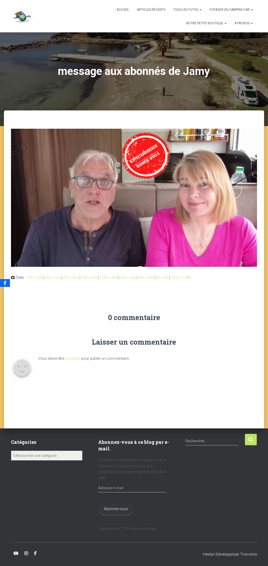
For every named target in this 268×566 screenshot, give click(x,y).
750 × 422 (71, 277)
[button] (200, 9)
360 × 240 (128, 277)
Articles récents (151, 9)
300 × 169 (52, 277)
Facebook (35, 553)
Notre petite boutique (205, 23)
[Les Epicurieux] (21, 16)
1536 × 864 (108, 277)
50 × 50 (162, 277)
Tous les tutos (186, 9)
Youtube (16, 553)
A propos (242, 23)
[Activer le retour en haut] (257, 555)
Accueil (122, 9)
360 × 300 (146, 277)
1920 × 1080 (181, 277)
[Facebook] (5, 283)
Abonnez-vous (116, 509)
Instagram (26, 553)
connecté (72, 358)
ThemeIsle (248, 554)
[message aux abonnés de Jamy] (134, 197)
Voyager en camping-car (229, 9)
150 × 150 (34, 277)
